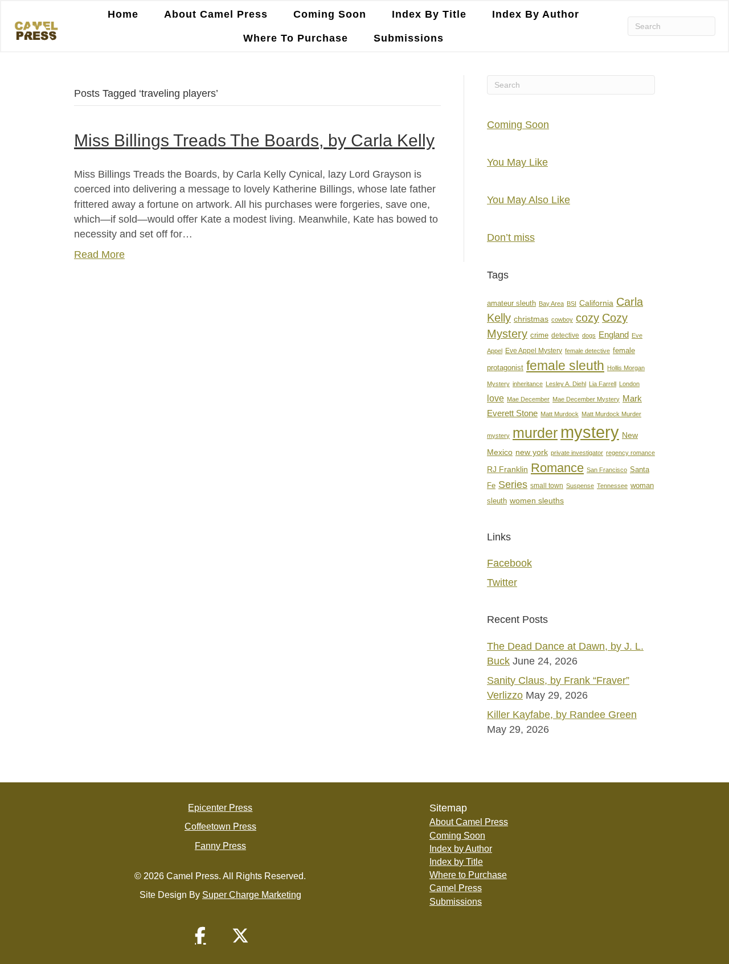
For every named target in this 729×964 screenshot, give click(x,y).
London (629, 383)
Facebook (509, 563)
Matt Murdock (559, 414)
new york (531, 452)
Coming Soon (329, 14)
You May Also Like (528, 200)
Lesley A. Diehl (566, 383)
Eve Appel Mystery (533, 351)
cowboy (562, 319)
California (596, 303)
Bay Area (551, 303)
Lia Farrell (602, 383)
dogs (589, 335)
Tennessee (612, 485)
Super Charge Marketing (251, 895)
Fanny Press (220, 846)
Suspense (580, 485)
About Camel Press (216, 14)
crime (539, 335)
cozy (587, 317)
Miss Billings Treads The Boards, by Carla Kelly (254, 140)
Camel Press (455, 888)
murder (535, 433)
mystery (589, 431)
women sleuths (537, 500)
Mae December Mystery (586, 399)
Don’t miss (511, 237)
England (614, 334)
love (495, 398)
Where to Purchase (295, 38)
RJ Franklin (507, 469)
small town (546, 486)
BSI (571, 303)
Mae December (528, 399)
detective (565, 335)
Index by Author (535, 14)
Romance (557, 468)
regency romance (630, 452)
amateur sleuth (511, 303)
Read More (99, 254)
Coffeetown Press (220, 826)
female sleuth (565, 366)
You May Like (517, 162)
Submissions (409, 38)
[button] (200, 935)
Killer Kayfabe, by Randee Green (562, 714)
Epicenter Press (220, 808)
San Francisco (607, 469)
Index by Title (429, 14)
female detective (587, 350)
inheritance (528, 383)
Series (512, 484)
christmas (531, 319)
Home (123, 14)
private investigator (577, 452)
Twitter (502, 582)
